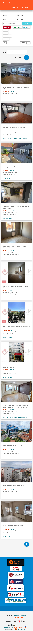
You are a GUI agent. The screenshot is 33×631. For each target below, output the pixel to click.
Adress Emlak (6, 99)
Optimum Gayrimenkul (8, 298)
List (5, 42)
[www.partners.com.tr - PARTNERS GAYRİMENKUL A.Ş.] (16, 575)
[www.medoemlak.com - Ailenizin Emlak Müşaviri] (15, 600)
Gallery (23, 42)
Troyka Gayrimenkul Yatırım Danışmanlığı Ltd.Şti (15, 138)
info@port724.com (20, 615)
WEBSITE (10, 2)
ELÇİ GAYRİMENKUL (7, 218)
